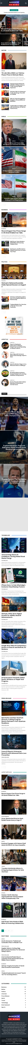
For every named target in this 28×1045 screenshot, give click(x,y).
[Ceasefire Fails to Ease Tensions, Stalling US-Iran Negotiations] (14, 188)
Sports (14, 409)
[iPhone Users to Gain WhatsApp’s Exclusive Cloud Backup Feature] (14, 575)
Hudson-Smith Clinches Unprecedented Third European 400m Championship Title (12, 896)
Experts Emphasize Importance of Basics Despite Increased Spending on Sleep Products (18, 346)
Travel (3, 866)
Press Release (5, 725)
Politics (3, 280)
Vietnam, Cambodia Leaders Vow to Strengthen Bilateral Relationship (18, 298)
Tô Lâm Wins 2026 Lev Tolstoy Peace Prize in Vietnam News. (12, 74)
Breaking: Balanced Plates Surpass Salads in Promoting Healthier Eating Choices (18, 374)
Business (3, 26)
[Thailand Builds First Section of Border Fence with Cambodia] (5, 306)
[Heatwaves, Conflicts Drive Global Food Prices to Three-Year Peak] (5, 251)
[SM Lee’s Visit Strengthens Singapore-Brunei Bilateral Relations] (5, 100)
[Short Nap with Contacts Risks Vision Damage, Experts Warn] (5, 355)
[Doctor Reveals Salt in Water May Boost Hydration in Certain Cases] (5, 382)
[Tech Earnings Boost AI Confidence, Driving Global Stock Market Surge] (14, 545)
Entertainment (5, 816)
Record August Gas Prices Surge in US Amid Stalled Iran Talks (13, 232)
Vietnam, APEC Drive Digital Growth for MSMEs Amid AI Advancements (11, 615)
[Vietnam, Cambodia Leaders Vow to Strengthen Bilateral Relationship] (5, 299)
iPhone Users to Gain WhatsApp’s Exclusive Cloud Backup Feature (13, 586)
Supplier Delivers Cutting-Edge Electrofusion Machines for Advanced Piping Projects (13, 949)
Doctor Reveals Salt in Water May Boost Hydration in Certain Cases (18, 383)
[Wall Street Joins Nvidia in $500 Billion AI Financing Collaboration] (5, 243)
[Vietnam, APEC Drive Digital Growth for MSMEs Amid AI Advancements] (14, 604)
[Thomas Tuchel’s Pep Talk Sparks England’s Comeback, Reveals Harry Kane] (14, 481)
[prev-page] (2, 205)
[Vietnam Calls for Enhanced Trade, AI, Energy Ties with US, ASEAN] (5, 93)
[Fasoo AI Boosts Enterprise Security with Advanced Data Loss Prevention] (14, 742)
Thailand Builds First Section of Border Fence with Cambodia (18, 306)
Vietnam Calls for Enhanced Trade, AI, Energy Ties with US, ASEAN (17, 93)
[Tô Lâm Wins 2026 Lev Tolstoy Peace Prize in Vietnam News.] (14, 61)
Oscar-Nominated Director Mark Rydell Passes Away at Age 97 (12, 819)
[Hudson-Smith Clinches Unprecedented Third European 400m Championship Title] (14, 413)
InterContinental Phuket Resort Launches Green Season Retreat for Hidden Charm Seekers (12, 958)
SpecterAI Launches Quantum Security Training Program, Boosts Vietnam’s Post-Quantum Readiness (13, 720)
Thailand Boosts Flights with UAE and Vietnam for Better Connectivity (18, 107)
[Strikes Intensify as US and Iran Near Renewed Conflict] (14, 160)
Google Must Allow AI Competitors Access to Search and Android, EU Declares (13, 647)
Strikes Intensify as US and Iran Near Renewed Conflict (14, 171)
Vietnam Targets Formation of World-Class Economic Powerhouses (13, 966)
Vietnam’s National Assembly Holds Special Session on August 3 (13, 285)
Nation (3, 70)
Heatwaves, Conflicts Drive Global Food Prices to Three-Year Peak (18, 250)
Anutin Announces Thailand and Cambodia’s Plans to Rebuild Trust (11, 941)
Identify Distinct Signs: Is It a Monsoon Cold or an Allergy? (18, 364)
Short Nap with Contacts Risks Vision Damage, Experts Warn (18, 355)
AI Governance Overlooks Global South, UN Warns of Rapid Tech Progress (13, 679)
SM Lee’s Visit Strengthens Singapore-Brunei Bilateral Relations (17, 100)
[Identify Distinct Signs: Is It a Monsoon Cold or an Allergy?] (5, 364)
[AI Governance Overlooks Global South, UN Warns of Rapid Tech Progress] (14, 668)
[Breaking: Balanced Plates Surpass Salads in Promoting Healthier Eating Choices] (5, 373)
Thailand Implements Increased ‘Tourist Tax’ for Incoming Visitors (13, 973)
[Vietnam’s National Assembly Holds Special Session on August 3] (14, 271)
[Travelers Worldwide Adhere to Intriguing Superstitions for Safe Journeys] (14, 856)
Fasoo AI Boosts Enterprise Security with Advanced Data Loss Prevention (13, 753)
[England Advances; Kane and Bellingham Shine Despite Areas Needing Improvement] (14, 447)
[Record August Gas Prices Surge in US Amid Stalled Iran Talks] (14, 24)
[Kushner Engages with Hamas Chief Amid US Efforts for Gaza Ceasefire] (14, 831)
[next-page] (5, 205)
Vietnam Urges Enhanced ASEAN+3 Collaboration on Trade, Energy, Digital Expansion (17, 85)
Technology (4, 560)
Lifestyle (12, 342)
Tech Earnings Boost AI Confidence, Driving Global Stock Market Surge (13, 556)
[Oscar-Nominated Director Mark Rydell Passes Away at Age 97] (11, 40)
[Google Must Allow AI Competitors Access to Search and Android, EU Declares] (14, 636)
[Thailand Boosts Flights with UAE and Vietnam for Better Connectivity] (5, 107)
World (14, 168)
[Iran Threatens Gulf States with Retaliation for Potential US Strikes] (14, 132)
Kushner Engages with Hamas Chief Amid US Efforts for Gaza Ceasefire (13, 844)
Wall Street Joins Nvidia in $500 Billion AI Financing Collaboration (17, 243)
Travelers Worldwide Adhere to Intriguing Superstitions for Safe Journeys (12, 870)
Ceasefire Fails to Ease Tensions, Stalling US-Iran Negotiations (14, 199)
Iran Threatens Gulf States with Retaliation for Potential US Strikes (14, 143)
